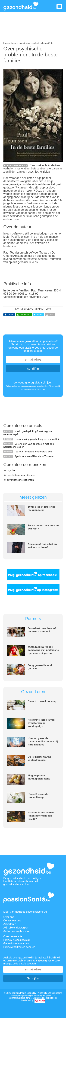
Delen (11, 314)
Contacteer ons (12, 920)
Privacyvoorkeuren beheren (19, 946)
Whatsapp (25, 314)
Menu (59, 6)
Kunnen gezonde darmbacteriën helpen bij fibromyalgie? (43, 741)
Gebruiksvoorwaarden (16, 943)
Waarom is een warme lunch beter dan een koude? (41, 815)
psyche (11, 470)
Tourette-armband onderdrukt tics (33, 451)
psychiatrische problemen (21, 475)
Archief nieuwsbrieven (16, 931)
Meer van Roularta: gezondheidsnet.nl (25, 911)
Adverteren (9, 923)
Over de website (12, 936)
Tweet (40, 314)
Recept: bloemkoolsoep (42, 701)
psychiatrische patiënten (20, 479)
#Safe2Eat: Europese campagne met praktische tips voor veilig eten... (43, 649)
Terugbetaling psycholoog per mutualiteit (36, 439)
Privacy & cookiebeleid (16, 939)
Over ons (8, 916)
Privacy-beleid (54, 386)
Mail (51, 314)
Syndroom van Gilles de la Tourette (34, 456)
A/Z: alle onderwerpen (15, 927)
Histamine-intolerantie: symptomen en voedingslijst (41, 722)
